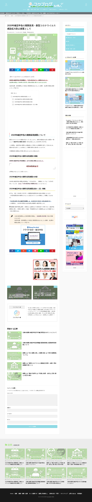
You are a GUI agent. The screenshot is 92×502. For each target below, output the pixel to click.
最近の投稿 (68, 115)
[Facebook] (12, 69)
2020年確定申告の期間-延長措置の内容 (22, 101)
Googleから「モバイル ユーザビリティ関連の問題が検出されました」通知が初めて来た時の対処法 (74, 122)
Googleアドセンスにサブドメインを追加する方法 (74, 73)
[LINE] (41, 69)
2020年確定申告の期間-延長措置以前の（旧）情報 (24, 104)
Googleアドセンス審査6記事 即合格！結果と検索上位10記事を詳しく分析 (74, 106)
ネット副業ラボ (43, 9)
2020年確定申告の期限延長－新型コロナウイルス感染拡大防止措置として (29, 15)
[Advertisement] (32, 118)
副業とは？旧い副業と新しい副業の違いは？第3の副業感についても (40, 354)
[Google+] (24, 69)
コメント (9, 393)
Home (24, 9)
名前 (8, 407)
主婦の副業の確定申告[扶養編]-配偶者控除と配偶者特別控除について (39, 343)
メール (9, 413)
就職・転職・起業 (35, 9)
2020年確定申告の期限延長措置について (21, 96)
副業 (28, 9)
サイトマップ (64, 493)
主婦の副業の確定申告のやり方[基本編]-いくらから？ (77, 482)
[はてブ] (29, 69)
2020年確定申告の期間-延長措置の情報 (22, 99)
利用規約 (79, 493)
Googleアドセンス (71, 33)
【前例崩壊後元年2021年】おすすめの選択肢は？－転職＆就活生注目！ (74, 138)
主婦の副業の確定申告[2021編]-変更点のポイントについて (40, 332)
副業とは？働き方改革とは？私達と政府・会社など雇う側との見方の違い (39, 374)
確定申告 (32, 32)
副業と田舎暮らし (53, 9)
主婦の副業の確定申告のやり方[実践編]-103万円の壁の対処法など (74, 89)
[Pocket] (35, 69)
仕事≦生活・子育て (63, 9)
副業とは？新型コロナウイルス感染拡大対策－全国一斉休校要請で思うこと (39, 364)
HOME (7, 15)
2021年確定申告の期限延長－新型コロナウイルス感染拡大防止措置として (74, 127)
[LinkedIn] (47, 69)
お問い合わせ (72, 493)
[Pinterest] (52, 69)
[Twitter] (18, 69)
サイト (8, 419)
